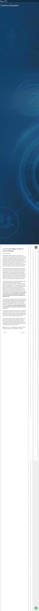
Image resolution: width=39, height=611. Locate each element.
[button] (23, 1)
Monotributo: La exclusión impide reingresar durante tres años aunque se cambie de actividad (30, 288)
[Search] (36, 247)
